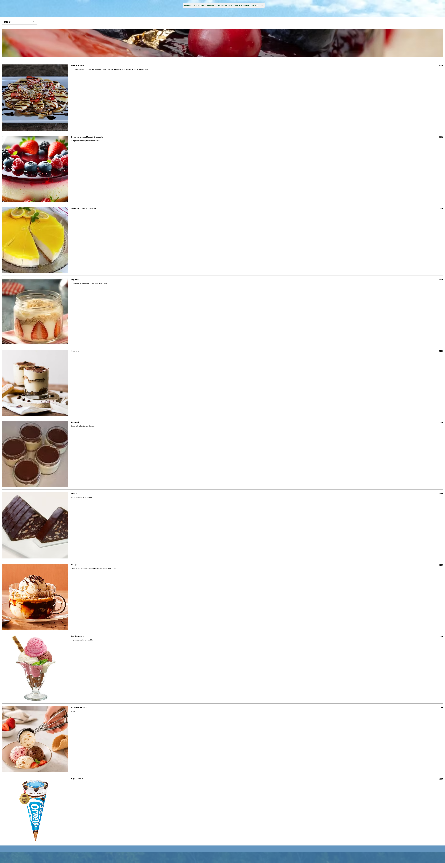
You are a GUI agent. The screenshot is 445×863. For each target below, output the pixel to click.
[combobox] (19, 21)
